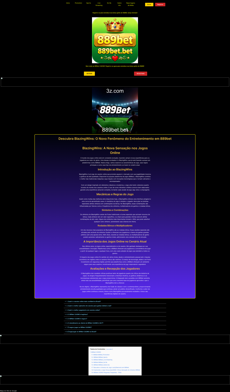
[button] (115, 301)
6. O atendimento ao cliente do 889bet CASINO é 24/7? (85, 323)
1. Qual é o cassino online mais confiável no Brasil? (84, 301)
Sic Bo (109, 3)
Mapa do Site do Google (8, 391)
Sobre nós (119, 4)
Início (68, 3)
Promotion (78, 3)
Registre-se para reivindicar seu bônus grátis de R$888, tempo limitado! (115, 13)
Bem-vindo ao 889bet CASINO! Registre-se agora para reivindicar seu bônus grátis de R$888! (115, 66)
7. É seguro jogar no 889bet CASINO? (79, 327)
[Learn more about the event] (115, 82)
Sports (88, 3)
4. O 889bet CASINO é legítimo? (77, 314)
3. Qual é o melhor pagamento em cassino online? (83, 310)
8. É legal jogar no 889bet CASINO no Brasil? (81, 332)
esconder (109, 349)
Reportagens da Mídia (130, 4)
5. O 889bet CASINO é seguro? (77, 319)
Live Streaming (99, 4)
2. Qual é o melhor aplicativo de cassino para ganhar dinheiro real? (89, 306)
